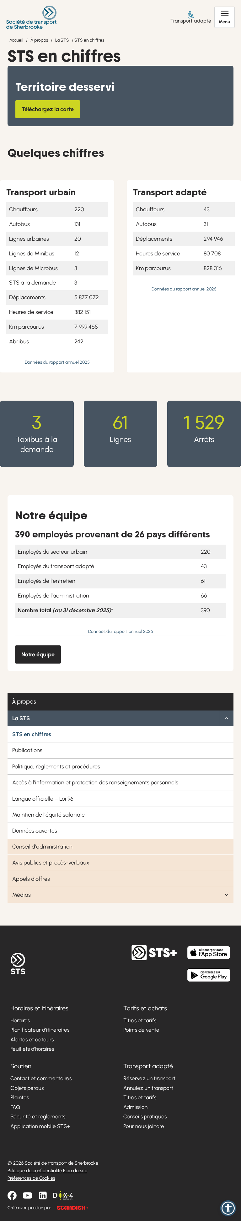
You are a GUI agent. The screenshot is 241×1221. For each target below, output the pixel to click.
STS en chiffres (31, 734)
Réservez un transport (149, 1078)
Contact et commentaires (41, 1078)
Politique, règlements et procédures (56, 766)
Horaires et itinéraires (39, 1008)
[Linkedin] (42, 1196)
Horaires (20, 1020)
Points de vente (141, 1030)
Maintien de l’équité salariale (48, 814)
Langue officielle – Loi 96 (42, 798)
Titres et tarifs (139, 1020)
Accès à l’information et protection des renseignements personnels (95, 782)
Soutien (20, 1066)
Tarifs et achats (145, 1008)
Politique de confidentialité (35, 1170)
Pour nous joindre (143, 1126)
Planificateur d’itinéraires (39, 1030)
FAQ (15, 1107)
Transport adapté (190, 20)
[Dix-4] (63, 1196)
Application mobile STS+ (40, 1126)
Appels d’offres (31, 878)
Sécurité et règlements (37, 1117)
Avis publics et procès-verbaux (50, 862)
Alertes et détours (32, 1039)
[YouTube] (27, 1196)
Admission (135, 1107)
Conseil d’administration (42, 846)
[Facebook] (12, 1196)
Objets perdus (27, 1088)
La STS (62, 40)
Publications (27, 750)
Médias (21, 894)
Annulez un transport (148, 1088)
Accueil (16, 40)
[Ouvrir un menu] (224, 17)
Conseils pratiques (145, 1117)
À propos (39, 40)
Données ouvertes (34, 830)
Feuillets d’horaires (32, 1049)
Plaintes (19, 1098)
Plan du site (75, 1170)
